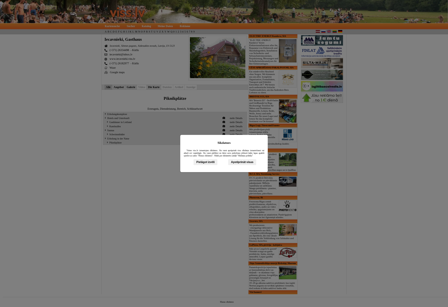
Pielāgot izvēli (205, 162)
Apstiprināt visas (242, 162)
